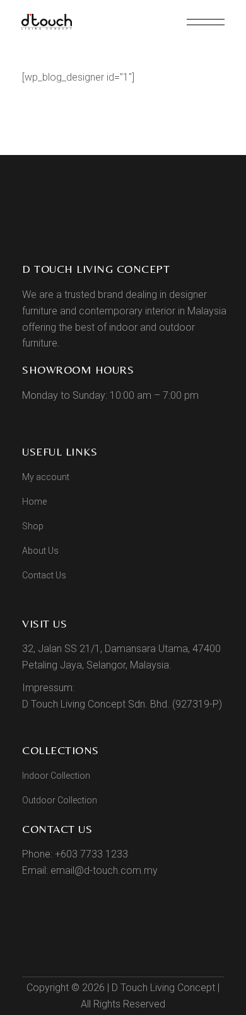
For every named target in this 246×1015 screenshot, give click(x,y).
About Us (40, 551)
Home (34, 501)
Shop (33, 526)
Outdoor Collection (59, 800)
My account (45, 477)
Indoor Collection (56, 776)
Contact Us (44, 575)
